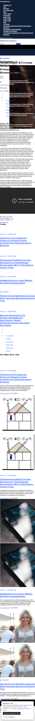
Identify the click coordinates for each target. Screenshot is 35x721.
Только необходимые (9, 717)
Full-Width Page (8, 10)
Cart (4, 7)
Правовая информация (12, 29)
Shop (4, 22)
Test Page (6, 24)
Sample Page (7, 17)
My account (6, 15)
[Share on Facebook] (19, 329)
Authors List (7, 5)
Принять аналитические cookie (11, 713)
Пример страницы (10, 31)
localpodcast (4, 85)
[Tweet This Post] (19, 331)
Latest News (7, 14)
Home (4, 12)
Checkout (6, 8)
